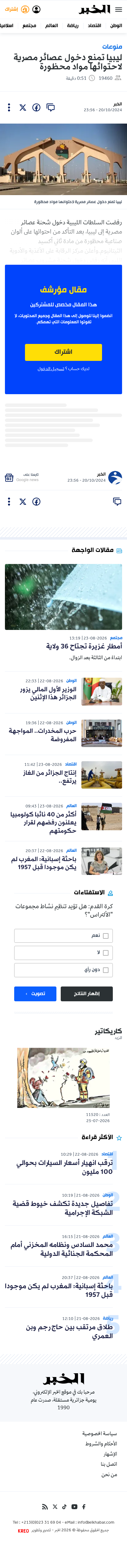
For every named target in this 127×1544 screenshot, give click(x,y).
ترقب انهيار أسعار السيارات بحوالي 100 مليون (64, 1167)
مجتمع (29, 26)
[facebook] (36, 108)
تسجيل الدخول (51, 369)
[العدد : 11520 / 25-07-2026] (63, 1078)
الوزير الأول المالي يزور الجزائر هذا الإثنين (48, 693)
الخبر (117, 104)
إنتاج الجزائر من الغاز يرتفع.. (49, 777)
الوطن (116, 26)
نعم (96, 935)
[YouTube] (74, 1506)
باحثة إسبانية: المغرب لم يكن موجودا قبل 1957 (43, 863)
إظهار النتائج (87, 994)
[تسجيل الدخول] (36, 10)
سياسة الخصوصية (99, 1434)
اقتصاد (94, 26)
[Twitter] (55, 1506)
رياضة (73, 26)
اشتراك (63, 352)
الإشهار (110, 1454)
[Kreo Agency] (24, 1531)
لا (98, 952)
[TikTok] (64, 1506)
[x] (22, 108)
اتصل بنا (109, 1465)
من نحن (109, 1475)
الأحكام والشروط (101, 1444)
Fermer (118, 9)
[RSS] (45, 1506)
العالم (51, 26)
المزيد (118, 1038)
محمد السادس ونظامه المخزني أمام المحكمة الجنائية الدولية (61, 1249)
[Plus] (9, 108)
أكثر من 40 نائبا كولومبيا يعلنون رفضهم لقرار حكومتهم (43, 823)
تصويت (38, 994)
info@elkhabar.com (96, 1523)
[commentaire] (51, 108)
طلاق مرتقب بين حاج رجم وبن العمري (69, 1332)
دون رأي (92, 970)
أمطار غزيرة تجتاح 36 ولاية (84, 647)
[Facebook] (83, 1506)
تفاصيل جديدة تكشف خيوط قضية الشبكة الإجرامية (63, 1208)
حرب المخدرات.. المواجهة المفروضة (42, 735)
